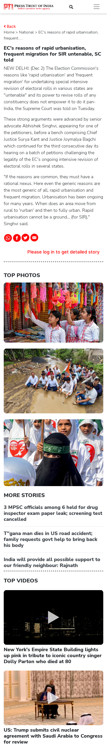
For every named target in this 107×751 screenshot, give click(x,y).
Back (11, 26)
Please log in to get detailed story (63, 251)
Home (9, 32)
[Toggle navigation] (96, 6)
